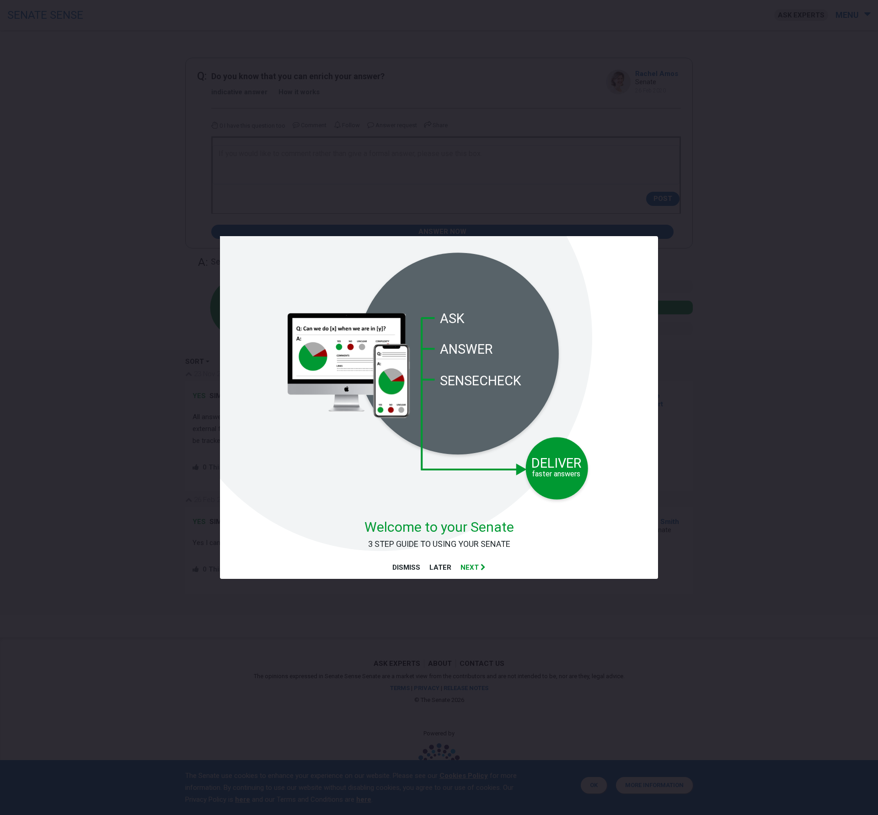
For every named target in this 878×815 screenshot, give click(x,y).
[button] (473, 567)
